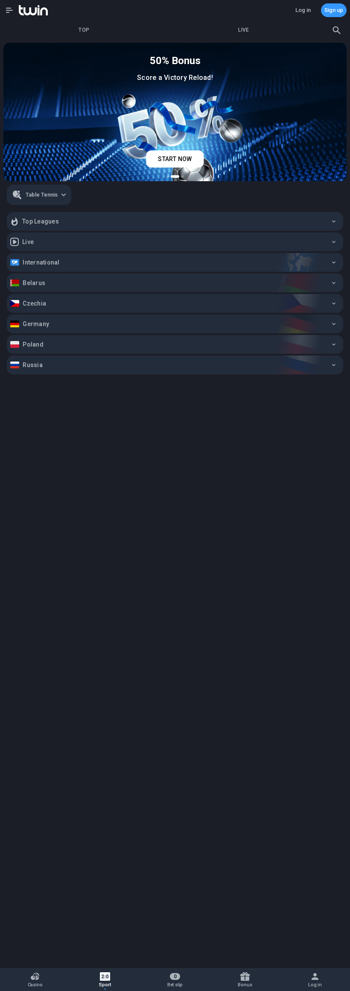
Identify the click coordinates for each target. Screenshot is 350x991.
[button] (9, 10)
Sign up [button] (333, 10)
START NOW (175, 159)
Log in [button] (303, 10)
